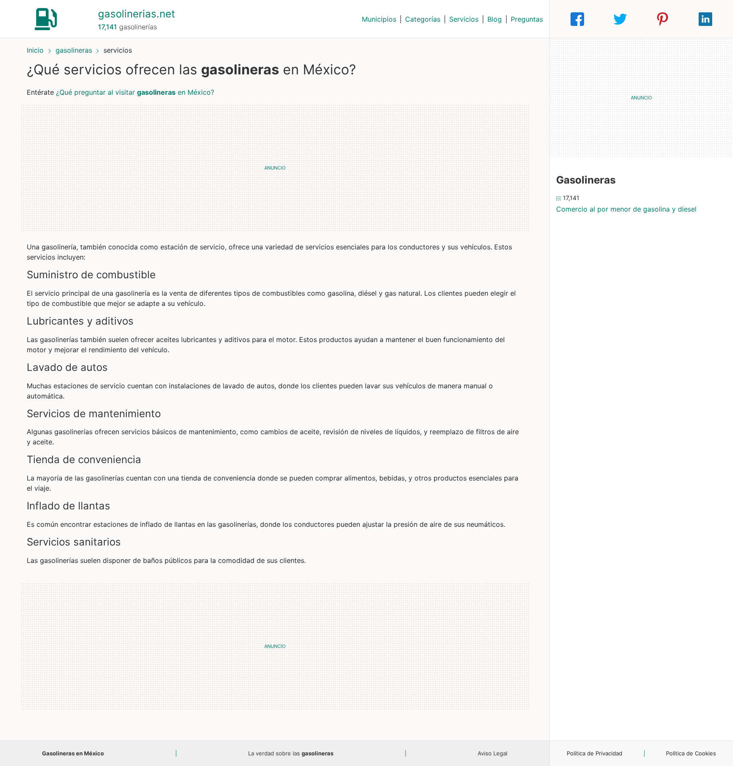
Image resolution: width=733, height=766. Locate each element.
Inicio (35, 50)
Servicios (463, 19)
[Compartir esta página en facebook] (577, 19)
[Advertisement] (275, 167)
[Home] (46, 18)
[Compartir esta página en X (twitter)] (620, 19)
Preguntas (527, 19)
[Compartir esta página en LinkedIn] (705, 19)
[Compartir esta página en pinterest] (662, 19)
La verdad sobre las (290, 753)
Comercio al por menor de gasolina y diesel (626, 209)
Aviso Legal (492, 753)
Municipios (379, 19)
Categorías (422, 19)
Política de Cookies (691, 753)
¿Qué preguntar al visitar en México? (135, 92)
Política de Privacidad (594, 753)
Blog (494, 19)
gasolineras (74, 50)
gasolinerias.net (136, 14)
